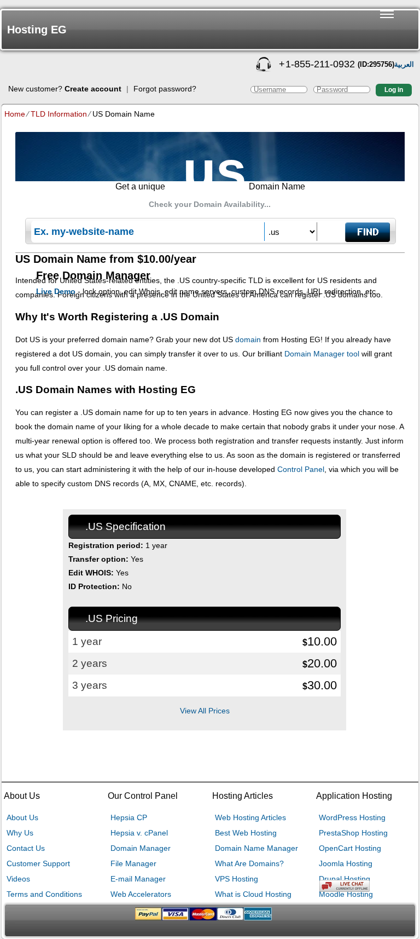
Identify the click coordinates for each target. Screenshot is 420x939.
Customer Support (38, 863)
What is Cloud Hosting (253, 894)
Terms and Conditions (44, 894)
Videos (18, 878)
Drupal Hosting (344, 878)
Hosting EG (37, 30)
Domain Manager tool (321, 353)
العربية (404, 64)
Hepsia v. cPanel (139, 832)
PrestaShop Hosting (353, 832)
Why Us (20, 832)
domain (248, 339)
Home (14, 114)
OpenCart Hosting (350, 848)
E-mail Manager (138, 878)
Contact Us (26, 848)
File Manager (133, 863)
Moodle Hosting (346, 894)
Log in (393, 90)
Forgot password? (164, 88)
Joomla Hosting (345, 863)
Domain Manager (140, 848)
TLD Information (59, 114)
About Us (22, 817)
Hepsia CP (128, 817)
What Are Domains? (249, 863)
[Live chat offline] (369, 886)
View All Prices (205, 710)
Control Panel (300, 469)
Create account (93, 88)
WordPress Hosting (352, 817)
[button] (387, 29)
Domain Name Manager (256, 848)
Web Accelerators (140, 894)
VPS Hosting (236, 878)
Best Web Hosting (246, 832)
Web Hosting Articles (250, 817)
